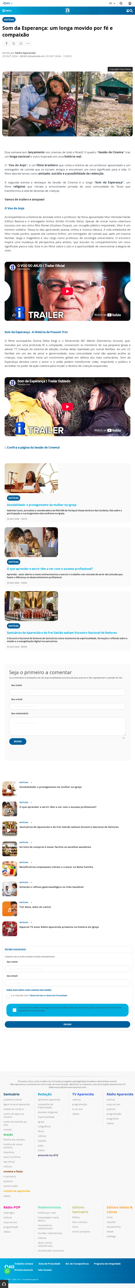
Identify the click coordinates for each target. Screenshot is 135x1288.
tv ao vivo (77, 1109)
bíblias (76, 1217)
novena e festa (13, 1171)
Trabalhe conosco (23, 1263)
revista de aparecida (16, 1191)
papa (40, 1145)
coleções (111, 1222)
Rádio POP (11, 1207)
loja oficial (9, 1161)
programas (113, 1118)
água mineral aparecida (16, 1104)
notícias (7, 1166)
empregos (8, 1212)
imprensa (8, 1152)
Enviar (18, 741)
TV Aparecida (83, 1094)
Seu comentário (19, 713)
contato (7, 1129)
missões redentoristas (50, 1233)
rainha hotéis (10, 1186)
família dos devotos (14, 1139)
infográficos (44, 1126)
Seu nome (16, 685)
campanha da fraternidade (45, 1106)
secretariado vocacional (51, 1250)
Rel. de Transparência (77, 1263)
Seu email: (12, 975)
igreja (41, 1121)
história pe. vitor (47, 1212)
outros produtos (81, 1231)
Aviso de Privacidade (49, 1263)
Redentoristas (49, 1207)
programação (79, 1104)
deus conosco (79, 1222)
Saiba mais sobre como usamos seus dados (28, 989)
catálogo (111, 1236)
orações (42, 1140)
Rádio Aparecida (120, 1094)
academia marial (12, 1099)
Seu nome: (12, 961)
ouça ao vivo (113, 1104)
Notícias (9, 19)
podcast (111, 1109)
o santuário (9, 1176)
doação (8, 1134)
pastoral (8, 1181)
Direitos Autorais (23, 1269)
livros (75, 1226)
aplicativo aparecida (49, 1099)
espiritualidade (46, 1116)
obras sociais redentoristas (45, 1244)
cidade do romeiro (13, 1109)
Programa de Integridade (107, 1263)
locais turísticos (12, 1156)
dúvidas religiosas (48, 1112)
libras (41, 1131)
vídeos (7, 1196)
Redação (45, 1094)
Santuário (11, 1094)
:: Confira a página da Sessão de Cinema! (32, 447)
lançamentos (114, 1226)
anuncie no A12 (48, 1155)
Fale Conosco (45, 1269)
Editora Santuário (80, 1209)
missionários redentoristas (45, 1227)
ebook (110, 1231)
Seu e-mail (16, 699)
